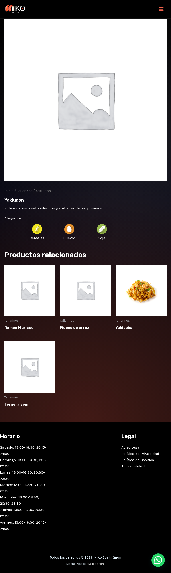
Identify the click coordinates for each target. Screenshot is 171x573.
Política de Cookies (137, 460)
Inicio (9, 191)
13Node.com (96, 563)
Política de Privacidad (140, 453)
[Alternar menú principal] (161, 9)
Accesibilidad (133, 466)
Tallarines (24, 191)
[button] (158, 560)
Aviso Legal (131, 447)
